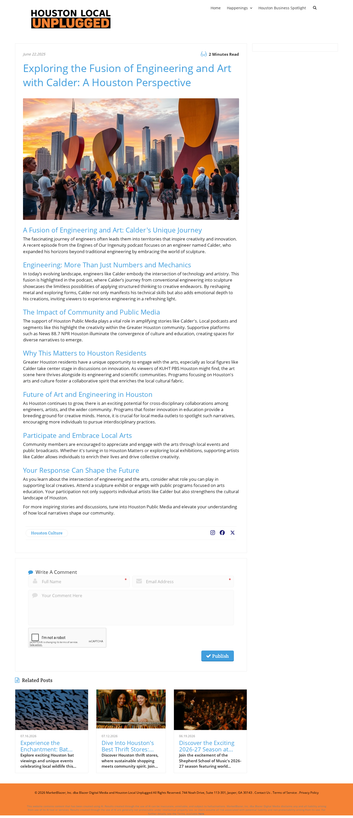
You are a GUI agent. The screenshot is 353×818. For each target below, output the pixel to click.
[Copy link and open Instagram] (213, 531)
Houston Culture (47, 533)
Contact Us (262, 792)
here (201, 813)
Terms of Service (285, 792)
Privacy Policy (309, 792)
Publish (220, 656)
